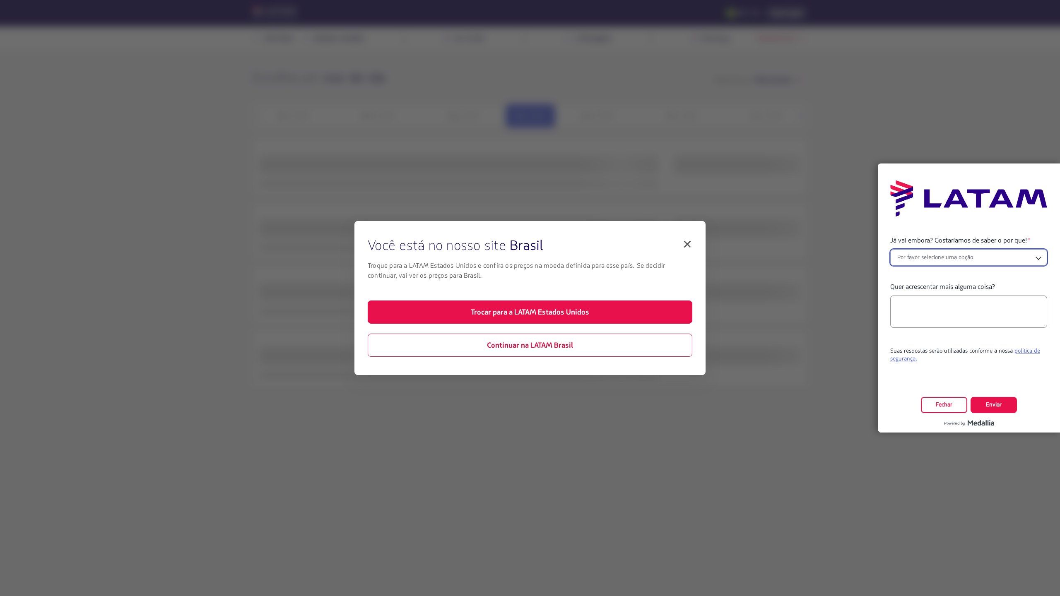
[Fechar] (687, 244)
